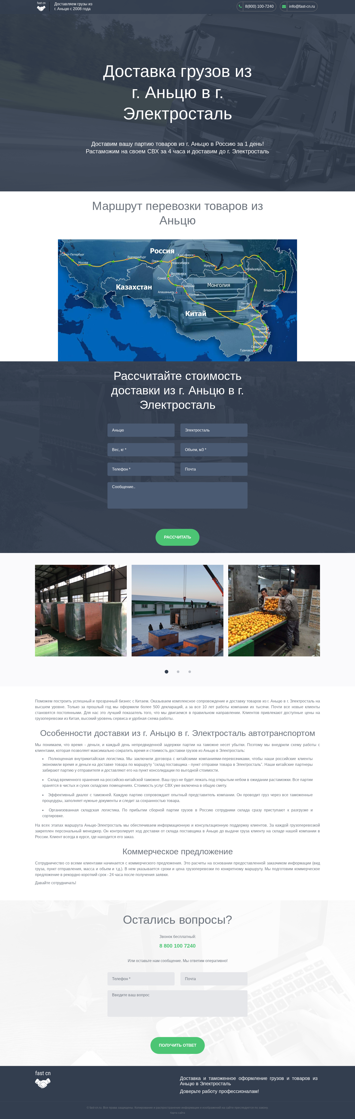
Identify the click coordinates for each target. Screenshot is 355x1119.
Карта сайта (177, 1112)
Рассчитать (177, 537)
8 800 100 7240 (177, 946)
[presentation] (36, 606)
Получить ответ (177, 1045)
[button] (166, 671)
